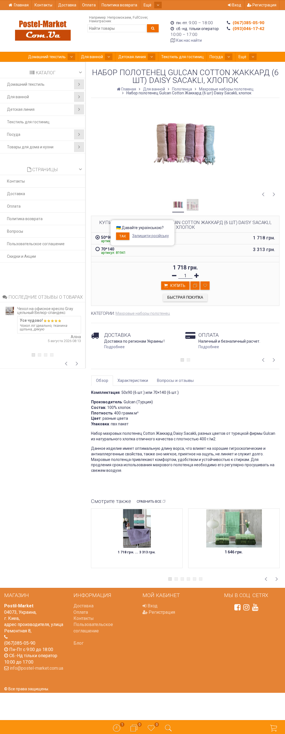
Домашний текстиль (47, 57)
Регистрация (264, 5)
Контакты (43, 5)
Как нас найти (189, 40)
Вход (236, 5)
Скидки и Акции (21, 256)
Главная (21, 5)
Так (122, 236)
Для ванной (92, 57)
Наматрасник (100, 21)
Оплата (89, 5)
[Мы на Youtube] (255, 607)
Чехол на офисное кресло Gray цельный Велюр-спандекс (45, 311)
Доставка (67, 5)
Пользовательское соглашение (36, 244)
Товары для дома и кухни (30, 147)
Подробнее (114, 347)
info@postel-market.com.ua (36, 668)
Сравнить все (149, 501)
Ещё (148, 5)
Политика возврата (119, 5)
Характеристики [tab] (132, 380)
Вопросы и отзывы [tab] (175, 380)
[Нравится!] (205, 285)
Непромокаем (119, 17)
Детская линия (132, 57)
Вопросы (15, 231)
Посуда (216, 57)
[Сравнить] (195, 285)
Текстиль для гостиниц (182, 57)
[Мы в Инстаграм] (246, 607)
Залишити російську (150, 236)
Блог (78, 643)
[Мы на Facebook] (237, 607)
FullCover (140, 17)
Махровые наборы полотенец (143, 313)
